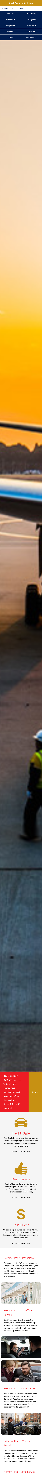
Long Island (10, 26)
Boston (10, 37)
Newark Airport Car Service (14, 9)
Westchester (31, 26)
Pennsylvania (31, 20)
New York (10, 14)
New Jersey (31, 14)
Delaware (31, 31)
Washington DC (31, 37)
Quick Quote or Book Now (21, 3)
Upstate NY (10, 31)
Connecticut (10, 20)
